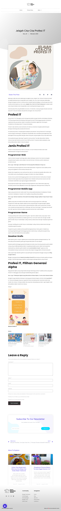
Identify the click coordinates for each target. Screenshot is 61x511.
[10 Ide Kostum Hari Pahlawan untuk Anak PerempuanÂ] (45, 337)
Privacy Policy (30, 10)
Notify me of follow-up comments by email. (19, 396)
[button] (40, 94)
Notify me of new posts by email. (16, 399)
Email (9, 383)
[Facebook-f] (9, 496)
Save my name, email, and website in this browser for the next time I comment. (27, 393)
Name (10, 378)
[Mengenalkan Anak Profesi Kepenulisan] (30, 337)
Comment (11, 362)
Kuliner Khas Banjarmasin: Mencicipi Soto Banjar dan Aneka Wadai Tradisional (18, 469)
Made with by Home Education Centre (51, 508)
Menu (39, 10)
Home (21, 10)
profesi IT (50, 278)
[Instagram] (11, 496)
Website (10, 388)
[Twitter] (6, 496)
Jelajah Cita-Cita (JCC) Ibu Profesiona (35, 104)
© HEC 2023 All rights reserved (7, 508)
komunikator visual (35, 248)
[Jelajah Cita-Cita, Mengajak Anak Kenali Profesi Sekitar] (15, 337)
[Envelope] (13, 496)
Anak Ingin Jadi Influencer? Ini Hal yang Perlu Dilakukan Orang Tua (29, 164)
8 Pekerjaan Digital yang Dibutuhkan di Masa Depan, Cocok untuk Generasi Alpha (33, 275)
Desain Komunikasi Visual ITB (27, 257)
